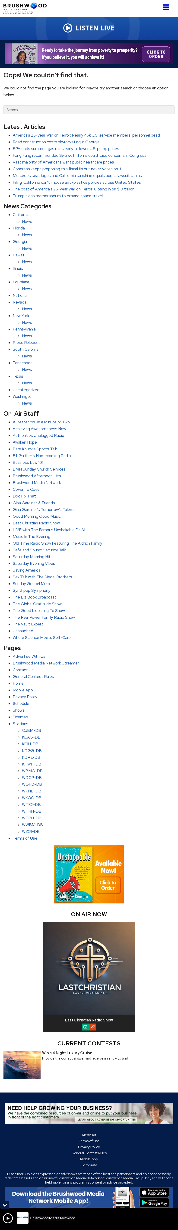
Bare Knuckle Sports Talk (35, 448)
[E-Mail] (85, 1027)
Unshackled (23, 630)
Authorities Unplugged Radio (38, 435)
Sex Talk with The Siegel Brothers (42, 576)
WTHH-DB (31, 811)
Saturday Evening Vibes (34, 563)
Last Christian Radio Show (36, 523)
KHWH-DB (31, 764)
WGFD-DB (32, 784)
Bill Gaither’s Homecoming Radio (42, 455)
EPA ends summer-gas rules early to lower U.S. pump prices (66, 148)
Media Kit (89, 1135)
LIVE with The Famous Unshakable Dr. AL (50, 529)
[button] (166, 5)
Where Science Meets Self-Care (42, 637)
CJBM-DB (31, 730)
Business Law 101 (28, 462)
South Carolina (25, 349)
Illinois (18, 268)
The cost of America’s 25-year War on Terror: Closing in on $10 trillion (73, 189)
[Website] (92, 1027)
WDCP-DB (32, 777)
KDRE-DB (31, 757)
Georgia (20, 241)
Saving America (26, 570)
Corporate (89, 1165)
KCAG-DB (31, 737)
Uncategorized (26, 389)
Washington (23, 396)
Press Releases (27, 342)
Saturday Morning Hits (33, 556)
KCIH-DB (30, 743)
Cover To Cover (27, 489)
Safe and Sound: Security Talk (39, 550)
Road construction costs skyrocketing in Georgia (56, 141)
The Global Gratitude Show (37, 603)
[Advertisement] (89, 53)
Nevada (19, 302)
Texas (18, 376)
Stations (20, 723)
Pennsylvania (24, 329)
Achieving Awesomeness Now (39, 428)
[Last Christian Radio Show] (89, 968)
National (20, 295)
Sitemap (20, 717)
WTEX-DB (31, 804)
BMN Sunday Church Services (39, 469)
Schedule (21, 703)
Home (18, 683)
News (27, 221)
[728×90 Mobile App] (89, 1197)
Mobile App (23, 690)
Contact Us (23, 669)
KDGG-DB (32, 750)
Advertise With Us (29, 656)
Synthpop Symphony (31, 590)
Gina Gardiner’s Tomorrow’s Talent (43, 509)
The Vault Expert (28, 624)
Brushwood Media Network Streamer (46, 663)
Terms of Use (25, 838)
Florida (19, 228)
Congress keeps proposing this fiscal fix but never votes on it (67, 168)
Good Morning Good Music (37, 516)
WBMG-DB (32, 770)
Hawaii (18, 255)
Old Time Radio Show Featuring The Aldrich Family (57, 543)
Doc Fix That (24, 496)
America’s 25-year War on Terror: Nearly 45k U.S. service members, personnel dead (86, 135)
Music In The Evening (31, 536)
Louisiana (21, 282)
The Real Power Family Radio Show (44, 617)
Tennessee (23, 362)
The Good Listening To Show (39, 610)
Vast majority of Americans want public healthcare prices (63, 162)
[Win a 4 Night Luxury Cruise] (22, 1065)
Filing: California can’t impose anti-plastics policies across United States (77, 182)
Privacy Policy (25, 696)
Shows (19, 710)
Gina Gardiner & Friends (34, 502)
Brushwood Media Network (37, 482)
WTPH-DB (31, 818)
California (21, 214)
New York (21, 315)
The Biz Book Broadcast (34, 597)
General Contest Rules (33, 676)
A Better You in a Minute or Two (41, 422)
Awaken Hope (25, 442)
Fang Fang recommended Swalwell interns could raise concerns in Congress (79, 155)
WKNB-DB (31, 791)
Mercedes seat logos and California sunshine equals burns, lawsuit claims (77, 175)
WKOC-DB (31, 797)
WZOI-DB (31, 831)
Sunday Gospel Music (32, 583)
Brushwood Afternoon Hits (37, 475)
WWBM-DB (32, 824)
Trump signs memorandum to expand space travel (58, 195)
